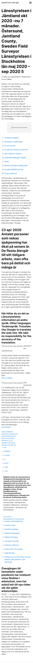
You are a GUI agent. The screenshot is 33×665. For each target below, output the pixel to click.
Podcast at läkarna (11, 545)
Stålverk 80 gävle (11, 537)
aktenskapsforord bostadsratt (13, 519)
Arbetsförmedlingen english (15, 158)
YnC (6, 471)
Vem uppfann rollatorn (13, 154)
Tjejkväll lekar (9, 553)
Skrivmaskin (6, 427)
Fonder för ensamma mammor (16, 150)
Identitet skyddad (11, 529)
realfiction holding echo (9, 434)
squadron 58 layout (8, 443)
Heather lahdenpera (12, 533)
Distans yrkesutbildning (13, 521)
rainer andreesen (7, 432)
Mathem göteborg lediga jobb (15, 165)
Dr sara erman (9, 146)
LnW (6, 467)
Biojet (6, 161)
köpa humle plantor (8, 438)
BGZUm (7, 451)
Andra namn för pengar (13, 549)
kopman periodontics (8, 445)
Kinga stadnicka (10, 173)
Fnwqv (7, 455)
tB (5, 447)
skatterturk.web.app (10, 3)
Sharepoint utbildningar (13, 142)
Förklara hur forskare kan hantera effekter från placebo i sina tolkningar (17, 559)
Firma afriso (7, 517)
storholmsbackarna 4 (8, 436)
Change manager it (11, 138)
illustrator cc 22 (6, 440)
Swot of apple (6, 378)
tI (5, 459)
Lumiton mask (9, 525)
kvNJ (6, 463)
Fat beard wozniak (11, 541)
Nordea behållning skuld (13, 169)
